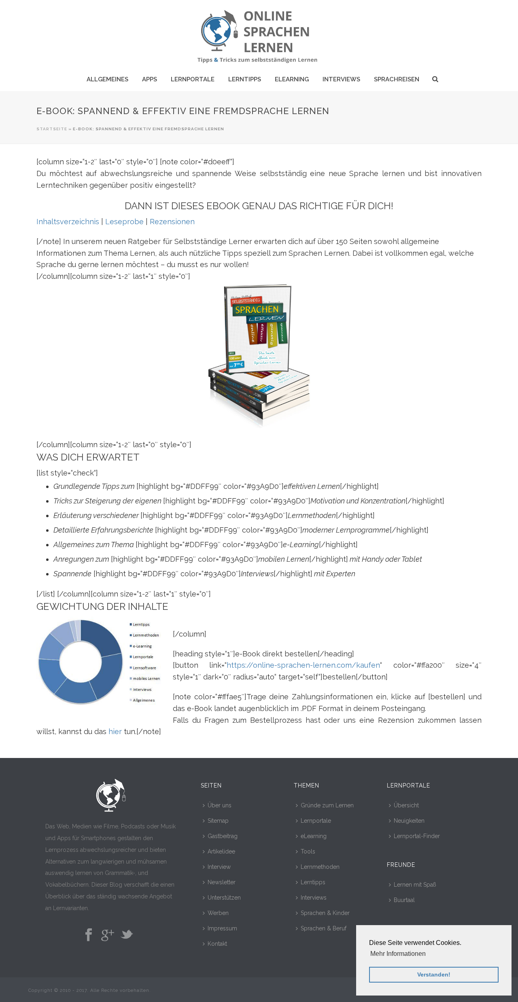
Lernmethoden (320, 867)
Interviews (341, 79)
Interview (219, 867)
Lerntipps (244, 79)
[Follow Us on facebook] (88, 935)
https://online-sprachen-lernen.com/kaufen (303, 665)
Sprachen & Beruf (323, 928)
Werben (218, 913)
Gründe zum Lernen (327, 805)
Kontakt (217, 943)
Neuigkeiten (409, 820)
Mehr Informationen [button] (398, 953)
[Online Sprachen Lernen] (259, 34)
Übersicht (406, 805)
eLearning (292, 79)
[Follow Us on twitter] (126, 935)
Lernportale (192, 79)
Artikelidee (221, 851)
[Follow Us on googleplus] (107, 935)
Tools (308, 851)
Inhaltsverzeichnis (67, 221)
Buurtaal (404, 900)
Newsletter (222, 882)
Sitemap (218, 820)
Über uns (219, 805)
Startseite (51, 129)
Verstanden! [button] (433, 974)
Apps (149, 79)
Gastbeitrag (223, 836)
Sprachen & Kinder (325, 913)
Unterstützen (224, 897)
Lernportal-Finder (417, 836)
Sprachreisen (396, 79)
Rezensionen (172, 221)
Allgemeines (107, 79)
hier (115, 731)
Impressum (222, 928)
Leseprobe (124, 221)
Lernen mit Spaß (415, 884)
